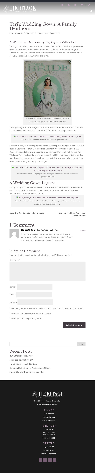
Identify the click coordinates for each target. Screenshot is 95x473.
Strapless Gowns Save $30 (21, 360)
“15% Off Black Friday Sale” (21, 356)
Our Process (49, 413)
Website (13, 302)
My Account (49, 447)
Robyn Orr (16, 33)
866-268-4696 (49, 438)
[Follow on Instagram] (40, 460)
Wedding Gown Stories (40, 33)
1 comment (55, 33)
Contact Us (49, 429)
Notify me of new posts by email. (27, 318)
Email (13, 294)
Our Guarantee (48, 420)
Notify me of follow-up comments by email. (32, 313)
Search (81, 344)
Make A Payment (48, 453)
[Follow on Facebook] (45, 460)
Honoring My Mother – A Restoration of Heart (30, 368)
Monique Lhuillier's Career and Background (72, 214)
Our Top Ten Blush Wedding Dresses (27, 213)
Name (13, 287)
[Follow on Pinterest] (50, 460)
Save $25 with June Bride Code (23, 364)
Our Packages (49, 417)
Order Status (48, 450)
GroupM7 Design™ (51, 404)
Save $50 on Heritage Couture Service (27, 372)
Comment (15, 260)
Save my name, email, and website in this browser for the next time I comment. (48, 308)
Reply (83, 230)
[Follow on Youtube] (54, 460)
